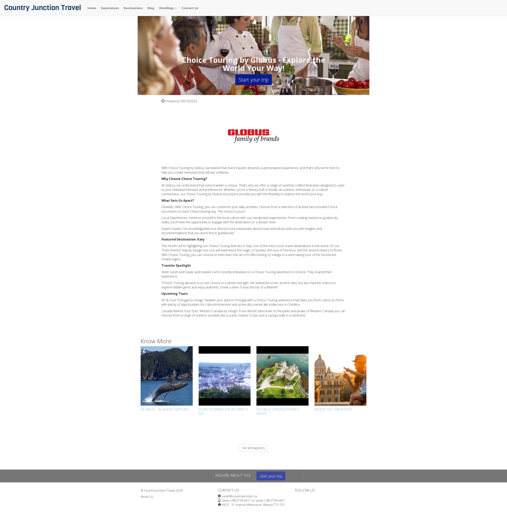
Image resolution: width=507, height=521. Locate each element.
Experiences (110, 8)
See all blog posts (253, 448)
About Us (147, 496)
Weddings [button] (167, 8)
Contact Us (189, 8)
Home (92, 8)
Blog (151, 8)
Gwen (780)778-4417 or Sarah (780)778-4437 (253, 500)
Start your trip (254, 79)
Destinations (133, 8)
